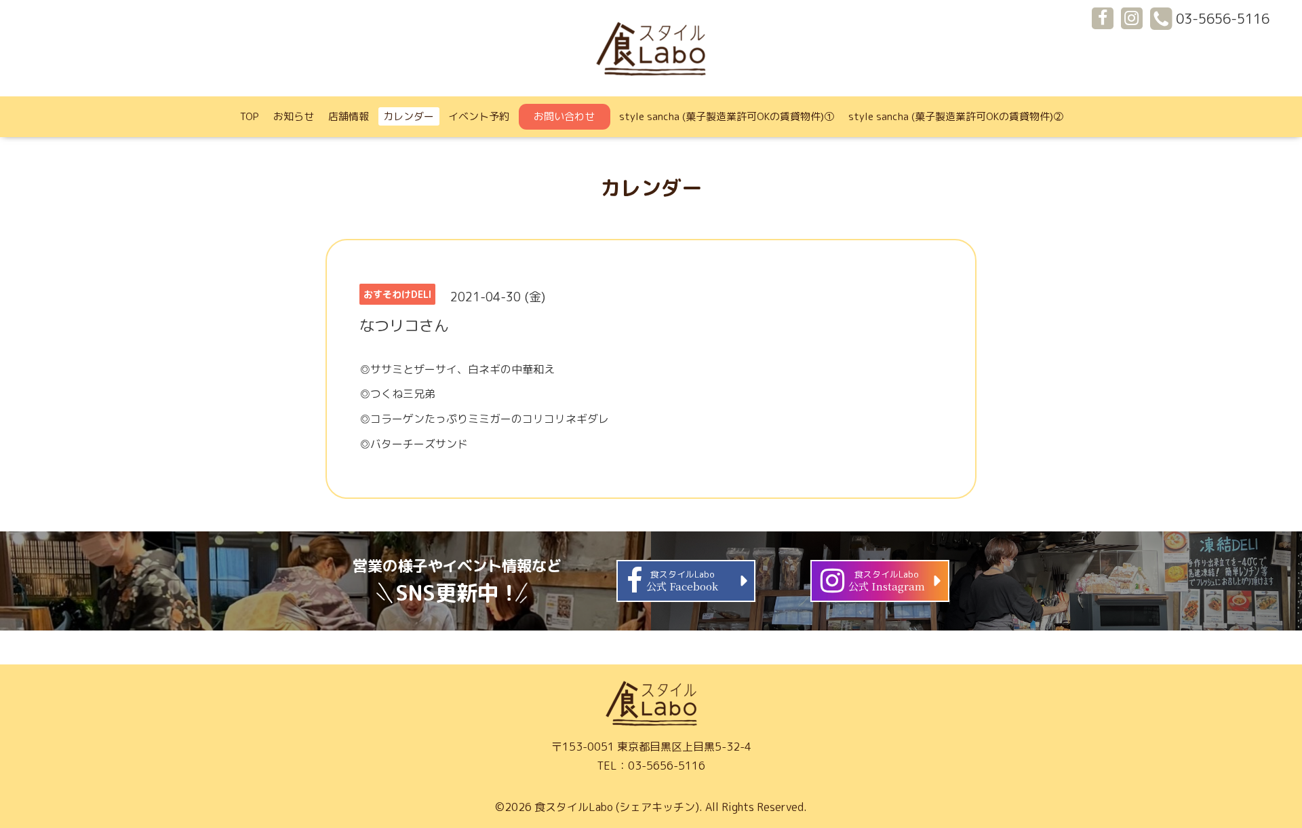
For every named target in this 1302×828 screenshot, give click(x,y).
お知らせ (293, 116)
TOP (249, 116)
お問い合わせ (564, 116)
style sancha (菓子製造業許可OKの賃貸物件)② (955, 116)
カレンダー (408, 116)
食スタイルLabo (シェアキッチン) (616, 806)
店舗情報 (348, 116)
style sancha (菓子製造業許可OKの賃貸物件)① (726, 116)
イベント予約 (478, 116)
